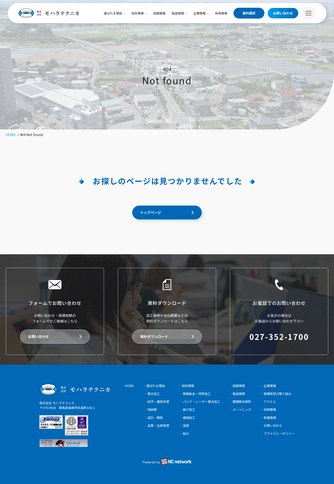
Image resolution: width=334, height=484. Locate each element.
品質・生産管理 (158, 425)
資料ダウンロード (154, 336)
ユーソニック (242, 409)
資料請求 (249, 13)
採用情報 (221, 13)
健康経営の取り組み (277, 394)
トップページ (150, 212)
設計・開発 (155, 417)
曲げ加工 (189, 409)
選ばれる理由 (113, 13)
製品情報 (178, 13)
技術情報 (137, 13)
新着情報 (270, 417)
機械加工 (189, 417)
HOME (129, 386)
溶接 (186, 425)
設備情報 (159, 13)
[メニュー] (308, 13)
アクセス (270, 401)
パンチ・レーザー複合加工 (201, 401)
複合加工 (153, 394)
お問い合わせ (38, 336)
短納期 (152, 409)
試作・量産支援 (158, 401)
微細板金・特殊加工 (197, 394)
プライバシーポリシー (279, 433)
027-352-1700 (279, 336)
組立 (186, 433)
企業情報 (199, 13)
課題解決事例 (242, 401)
